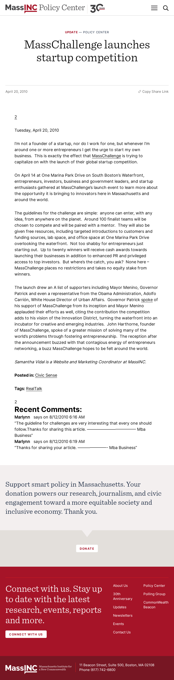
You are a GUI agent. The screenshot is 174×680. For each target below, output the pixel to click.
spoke (147, 299)
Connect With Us (26, 634)
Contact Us (122, 632)
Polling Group (154, 594)
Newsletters (123, 615)
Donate (87, 548)
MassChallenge (106, 155)
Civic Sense (46, 375)
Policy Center (96, 32)
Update (71, 32)
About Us (120, 585)
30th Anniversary (122, 596)
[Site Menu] (154, 8)
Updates (119, 607)
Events (118, 624)
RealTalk (34, 388)
